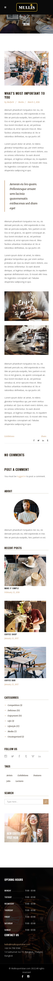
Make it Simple (11, 588)
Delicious (12, 710)
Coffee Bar (9, 680)
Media (21, 102)
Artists (9, 775)
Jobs (8, 781)
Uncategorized (14, 736)
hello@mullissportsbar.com (17, 944)
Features (37, 775)
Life (9, 721)
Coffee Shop (10, 634)
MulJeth (10, 102)
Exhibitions (9, 436)
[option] (26, 68)
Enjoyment (13, 715)
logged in (21, 476)
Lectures (19, 781)
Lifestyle (12, 726)
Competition (13, 705)
